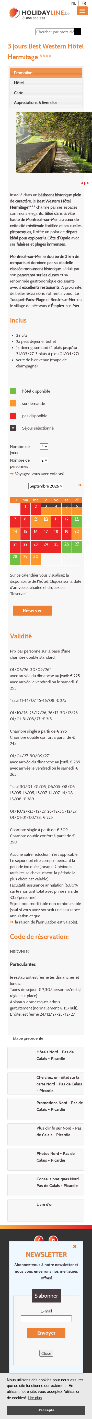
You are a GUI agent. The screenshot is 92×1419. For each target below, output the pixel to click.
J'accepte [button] (46, 1410)
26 (66, 543)
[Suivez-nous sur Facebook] (38, 1239)
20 (76, 530)
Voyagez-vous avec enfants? (39, 473)
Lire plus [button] (35, 1398)
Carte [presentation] (18, 92)
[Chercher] (77, 31)
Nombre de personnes (20, 463)
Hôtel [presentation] (19, 82)
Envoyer (46, 1333)
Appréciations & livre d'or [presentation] (35, 102)
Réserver (32, 610)
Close (46, 1353)
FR (84, 3)
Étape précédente (28, 1038)
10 (46, 518)
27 (77, 543)
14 (15, 530)
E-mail (46, 1311)
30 (35, 555)
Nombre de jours (20, 449)
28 (15, 555)
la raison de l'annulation (35, 922)
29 (25, 555)
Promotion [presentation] (23, 72)
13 (77, 518)
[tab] (46, 73)
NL (73, 3)
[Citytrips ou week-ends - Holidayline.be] (39, 13)
